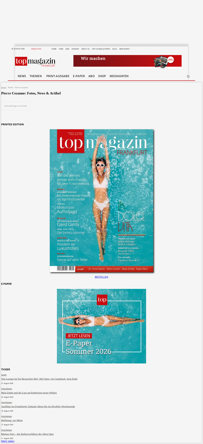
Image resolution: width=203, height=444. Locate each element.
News (4, 375)
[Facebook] (166, 49)
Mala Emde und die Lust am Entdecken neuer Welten (29, 392)
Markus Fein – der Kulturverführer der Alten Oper (27, 434)
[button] (188, 76)
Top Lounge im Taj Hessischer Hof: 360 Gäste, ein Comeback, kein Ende (39, 378)
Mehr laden (7, 441)
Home (3, 87)
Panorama (6, 389)
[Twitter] (180, 49)
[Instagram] (170, 49)
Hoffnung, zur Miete (12, 420)
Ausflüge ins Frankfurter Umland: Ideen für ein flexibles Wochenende (38, 406)
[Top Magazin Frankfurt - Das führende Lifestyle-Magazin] (35, 62)
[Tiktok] (173, 49)
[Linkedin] (177, 49)
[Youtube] (184, 49)
